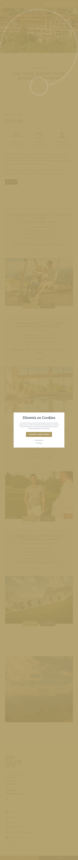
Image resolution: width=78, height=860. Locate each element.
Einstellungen (39, 443)
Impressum (47, 428)
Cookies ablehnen (39, 440)
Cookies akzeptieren (39, 434)
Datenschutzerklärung (34, 428)
